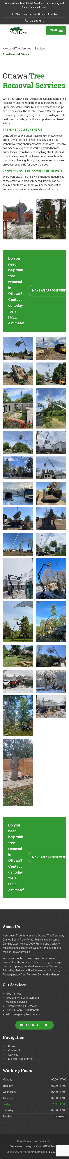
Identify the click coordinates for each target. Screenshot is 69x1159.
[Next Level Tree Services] (19, 30)
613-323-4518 (54, 1151)
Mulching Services (16, 1001)
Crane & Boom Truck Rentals (22, 1010)
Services (13, 1054)
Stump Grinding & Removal (21, 1006)
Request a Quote (36, 1025)
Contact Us (14, 1050)
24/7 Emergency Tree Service (23, 1014)
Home (11, 1046)
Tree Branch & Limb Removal (22, 997)
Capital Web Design (48, 1146)
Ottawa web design (20, 1146)
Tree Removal (14, 993)
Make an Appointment (21, 1058)
